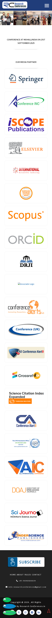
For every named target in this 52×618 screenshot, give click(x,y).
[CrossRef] (26, 375)
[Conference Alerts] (26, 307)
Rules (28, 575)
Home (13, 575)
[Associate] (26, 79)
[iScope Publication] (26, 124)
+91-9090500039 (27, 581)
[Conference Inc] (26, 101)
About (20, 575)
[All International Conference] (26, 466)
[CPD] (26, 443)
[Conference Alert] (26, 421)
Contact (37, 575)
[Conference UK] (26, 330)
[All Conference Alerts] (26, 353)
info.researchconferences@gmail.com (27, 587)
